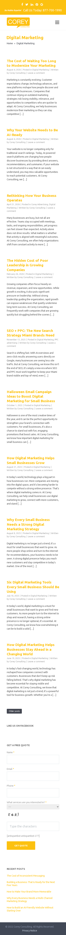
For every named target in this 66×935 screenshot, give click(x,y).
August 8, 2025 (14, 533)
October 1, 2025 (14, 405)
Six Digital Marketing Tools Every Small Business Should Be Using (33, 586)
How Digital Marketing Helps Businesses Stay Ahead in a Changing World (30, 649)
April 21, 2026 (13, 204)
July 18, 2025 (13, 596)
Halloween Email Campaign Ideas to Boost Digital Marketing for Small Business (31, 396)
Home (10, 43)
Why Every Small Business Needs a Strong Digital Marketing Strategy (28, 524)
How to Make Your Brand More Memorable (29, 891)
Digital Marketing (40, 70)
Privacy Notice (29, 930)
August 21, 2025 (14, 467)
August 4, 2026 (14, 70)
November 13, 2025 (16, 339)
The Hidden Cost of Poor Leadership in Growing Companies (27, 265)
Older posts (14, 711)
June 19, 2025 (13, 658)
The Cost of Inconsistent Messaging (26, 875)
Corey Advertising (39, 204)
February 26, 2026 (15, 274)
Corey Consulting (17, 73)
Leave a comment (36, 73)
